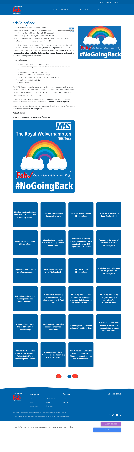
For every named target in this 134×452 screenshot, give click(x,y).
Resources (73, 10)
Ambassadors (34, 406)
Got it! (107, 429)
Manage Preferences (111, 424)
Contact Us (117, 2)
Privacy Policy (58, 416)
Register (108, 2)
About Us (56, 10)
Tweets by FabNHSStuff (112, 394)
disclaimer (52, 416)
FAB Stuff (64, 10)
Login (102, 2)
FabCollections (101, 10)
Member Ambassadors (87, 10)
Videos (118, 10)
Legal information (66, 416)
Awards (111, 10)
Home (48, 10)
